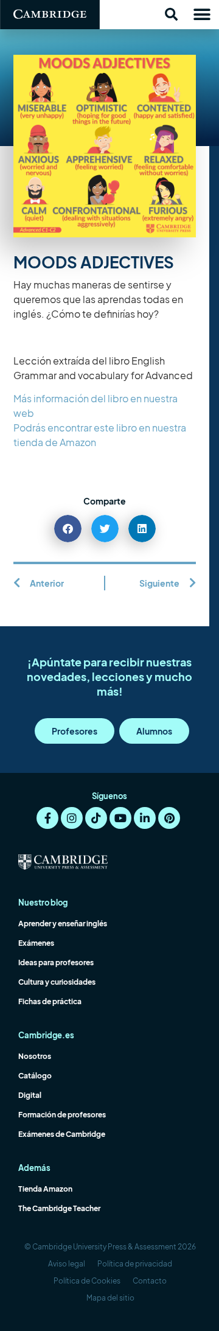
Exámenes (36, 943)
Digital (29, 1095)
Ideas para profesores (56, 962)
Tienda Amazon (45, 1188)
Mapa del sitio (110, 1297)
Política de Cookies (87, 1280)
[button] (170, 14)
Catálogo (35, 1075)
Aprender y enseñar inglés (62, 923)
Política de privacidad (134, 1263)
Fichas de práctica (50, 1001)
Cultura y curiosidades (57, 982)
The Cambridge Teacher (59, 1208)
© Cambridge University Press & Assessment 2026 (110, 1246)
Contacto (150, 1280)
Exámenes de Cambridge (61, 1134)
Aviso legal (66, 1263)
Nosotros (34, 1056)
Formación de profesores (62, 1114)
